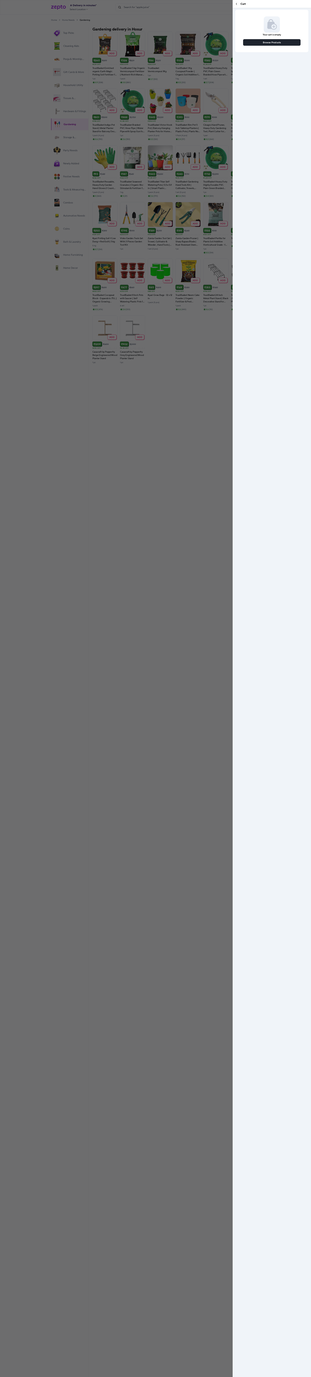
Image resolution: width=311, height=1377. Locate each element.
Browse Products (272, 42)
